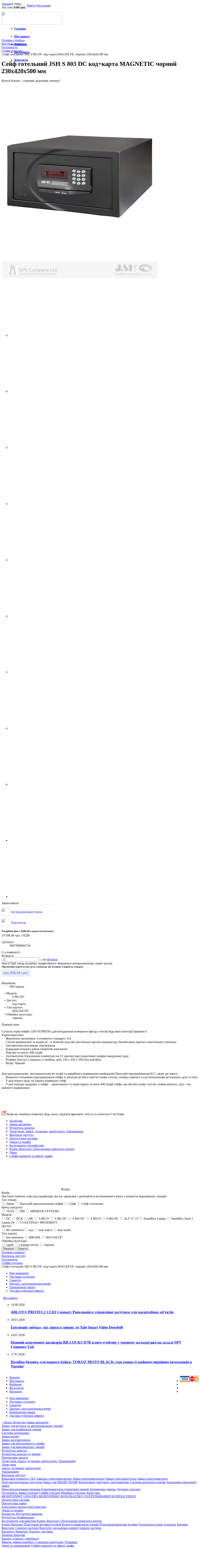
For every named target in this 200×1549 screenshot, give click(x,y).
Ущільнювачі (10, 1471)
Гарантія (15, 1280)
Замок (10, 1203)
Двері (13, 1152)
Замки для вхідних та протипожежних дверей (32, 1426)
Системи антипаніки (15, 1433)
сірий (9, 1244)
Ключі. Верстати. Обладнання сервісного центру (42, 1149)
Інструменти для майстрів (26, 1145)
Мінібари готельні (73, 1492)
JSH (22, 1211)
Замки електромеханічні (88, 1478)
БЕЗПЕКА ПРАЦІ (123, 1496)
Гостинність (10, 1492)
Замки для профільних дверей (21, 1429)
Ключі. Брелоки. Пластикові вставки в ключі (31, 1524)
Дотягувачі (9, 1464)
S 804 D (96, 1218)
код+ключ (64, 1230)
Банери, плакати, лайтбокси (20, 1538)
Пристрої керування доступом (22, 1482)
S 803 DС (78, 1218)
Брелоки (182, 1524)
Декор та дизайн (20, 1142)
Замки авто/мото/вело (16, 1440)
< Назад (7, 1422)
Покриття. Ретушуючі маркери (22, 1514)
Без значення (14, 1230)
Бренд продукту (12, 1207)
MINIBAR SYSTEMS (44, 1211)
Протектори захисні (15, 1457)
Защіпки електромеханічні (54, 1478)
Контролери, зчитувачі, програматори (104, 1482)
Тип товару (9, 1199)
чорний (49, 1244)
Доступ (6, 1226)
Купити (52, 959)
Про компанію (19, 1273)
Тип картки (9, 1233)
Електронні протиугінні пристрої (24, 1507)
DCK (19, 1218)
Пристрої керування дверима (21, 1489)
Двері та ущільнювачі (16, 1545)
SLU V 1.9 (131, 1218)
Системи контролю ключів (147, 1482)
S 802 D (44, 1218)
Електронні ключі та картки (157, 1524)
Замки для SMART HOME (60, 1482)
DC (8, 1218)
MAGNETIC (54, 1237)
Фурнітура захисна (22, 1127)
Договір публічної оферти (26, 1290)
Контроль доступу (21, 1135)
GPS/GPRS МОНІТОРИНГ (41, 1496)
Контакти (21, 60)
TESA (10, 1211)
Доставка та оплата (22, 1276)
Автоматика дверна (103, 1489)
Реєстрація (43, 5)
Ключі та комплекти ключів (80, 1524)
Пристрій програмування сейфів (41, 1203)
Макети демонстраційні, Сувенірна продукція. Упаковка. (40, 1542)
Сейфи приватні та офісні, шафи (31, 1156)
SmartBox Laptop (155, 1218)
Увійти (31, 5)
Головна (20, 28)
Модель (7, 1214)
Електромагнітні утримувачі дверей (65, 1489)
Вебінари (15, 1384)
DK (31, 1218)
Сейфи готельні (49, 1492)
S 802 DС (60, 1218)
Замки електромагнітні (152, 1478)
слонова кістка (28, 1244)
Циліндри (15, 1120)
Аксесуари (93, 1492)
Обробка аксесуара (14, 1241)
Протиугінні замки (14, 1503)
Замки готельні (28, 1492)
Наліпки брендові (13, 1535)
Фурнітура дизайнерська (18, 1517)
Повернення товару (22, 1287)
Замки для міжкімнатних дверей (23, 1447)
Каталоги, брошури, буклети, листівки (27, 1531)
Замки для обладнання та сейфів (23, 1443)
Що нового (22, 36)
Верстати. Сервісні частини (20, 1528)
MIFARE (34, 1237)
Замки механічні (20, 1124)
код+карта (45, 1230)
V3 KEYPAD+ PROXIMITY (38, 1222)
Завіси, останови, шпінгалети (21, 1468)
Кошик (6, 3)
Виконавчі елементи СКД (19, 1478)
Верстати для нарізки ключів (58, 1528)
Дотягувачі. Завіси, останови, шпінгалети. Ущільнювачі (46, 1131)
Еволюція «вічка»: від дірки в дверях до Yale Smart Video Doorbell (67, 1327)
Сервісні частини (89, 1528)
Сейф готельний (92, 1203)
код (31, 1230)
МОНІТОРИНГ (12, 1496)
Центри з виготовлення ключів (30, 1283)
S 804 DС (112, 1218)
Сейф (72, 1203)
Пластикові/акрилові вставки (118, 1524)
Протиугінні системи (23, 1138)
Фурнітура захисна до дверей (21, 1454)
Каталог (14, 1377)
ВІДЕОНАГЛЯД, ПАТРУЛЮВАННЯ (85, 1496)
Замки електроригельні (120, 1478)
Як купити (16, 1388)
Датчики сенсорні (128, 1489)
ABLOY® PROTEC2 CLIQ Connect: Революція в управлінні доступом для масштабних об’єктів (92, 1312)
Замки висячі (10, 1436)
